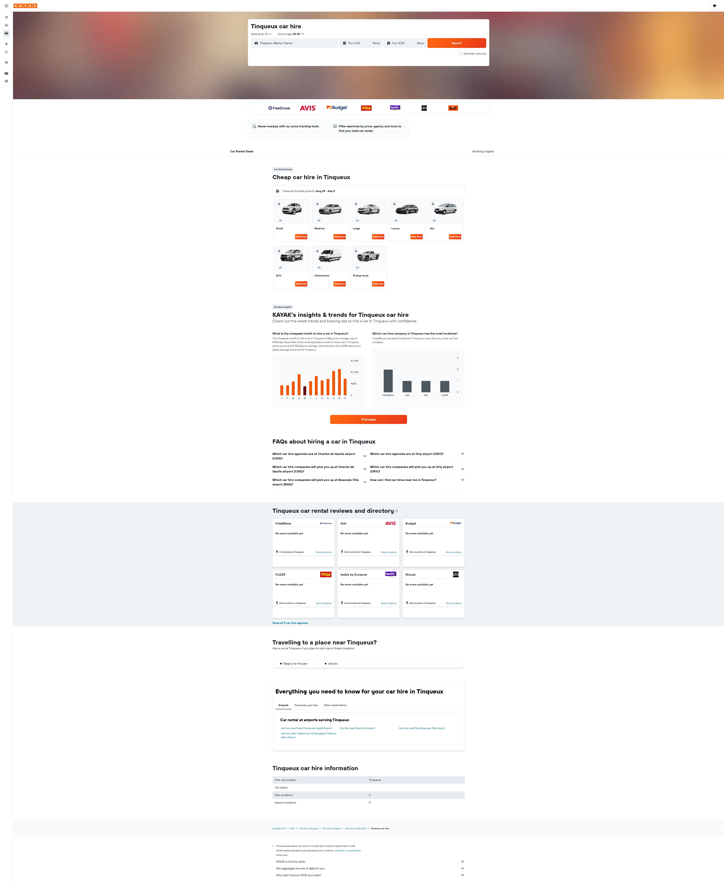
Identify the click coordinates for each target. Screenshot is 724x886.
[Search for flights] (6, 17)
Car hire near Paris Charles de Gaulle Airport (306, 728)
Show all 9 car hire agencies (290, 623)
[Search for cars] (6, 33)
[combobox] (261, 34)
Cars (292, 828)
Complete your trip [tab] (306, 705)
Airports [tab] (283, 705)
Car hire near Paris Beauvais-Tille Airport (422, 728)
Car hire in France (331, 828)
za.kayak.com (279, 828)
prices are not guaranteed (347, 850)
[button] (6, 6)
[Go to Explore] (6, 44)
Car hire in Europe (308, 828)
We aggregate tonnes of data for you (300, 868)
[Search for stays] (6, 25)
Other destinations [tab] (335, 705)
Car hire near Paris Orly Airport (357, 728)
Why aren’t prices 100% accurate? (298, 875)
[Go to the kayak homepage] (25, 6)
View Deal (301, 236)
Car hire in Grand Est (355, 828)
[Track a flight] (6, 52)
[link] (368, 419)
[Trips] (6, 62)
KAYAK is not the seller (290, 861)
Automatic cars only (474, 53)
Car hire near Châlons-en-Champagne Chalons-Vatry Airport (309, 735)
